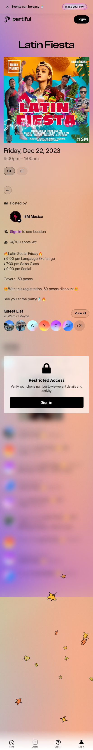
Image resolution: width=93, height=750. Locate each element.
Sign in (15, 232)
